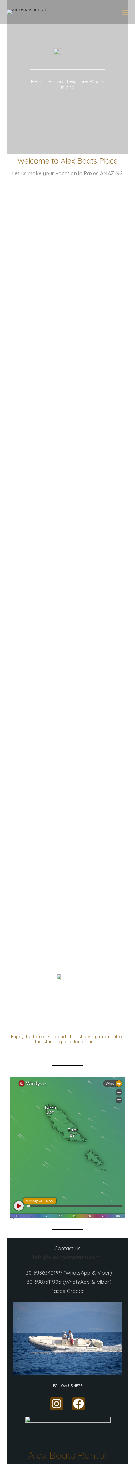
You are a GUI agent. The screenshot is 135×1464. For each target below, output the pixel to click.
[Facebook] (78, 1403)
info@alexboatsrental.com (67, 1257)
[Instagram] (56, 1403)
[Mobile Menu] (125, 12)
